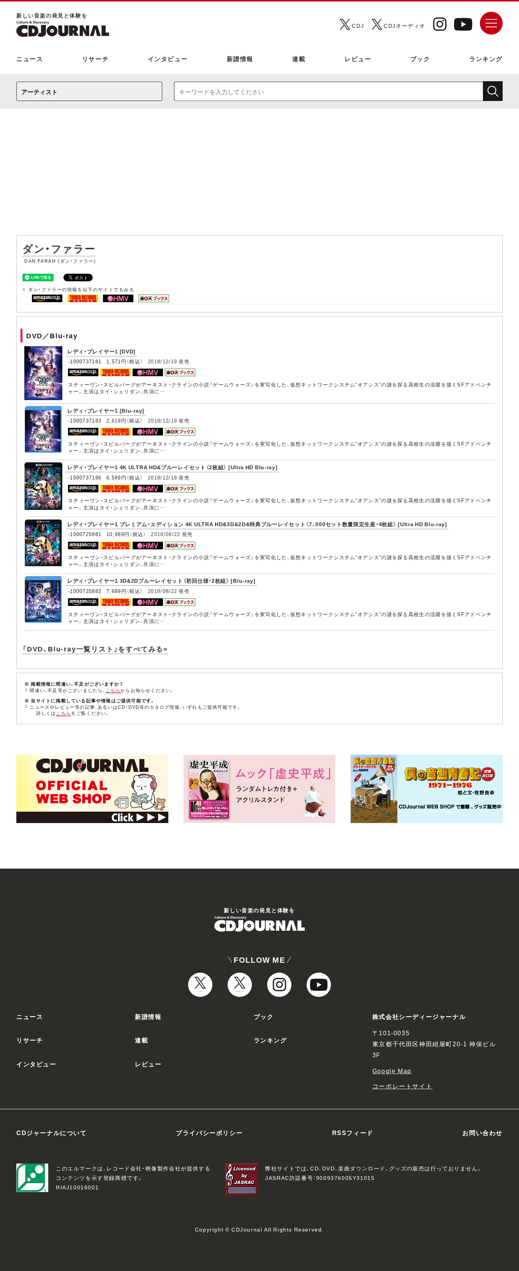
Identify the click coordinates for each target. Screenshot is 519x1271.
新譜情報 (240, 58)
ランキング (486, 58)
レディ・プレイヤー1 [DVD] (101, 351)
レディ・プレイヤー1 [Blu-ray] (105, 410)
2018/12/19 (162, 361)
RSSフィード (352, 1132)
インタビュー (168, 58)
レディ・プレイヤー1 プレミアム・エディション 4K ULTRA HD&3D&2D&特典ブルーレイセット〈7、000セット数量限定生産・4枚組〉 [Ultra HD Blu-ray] (257, 524)
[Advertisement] (259, 176)
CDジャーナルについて (51, 1132)
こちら (113, 690)
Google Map (391, 1070)
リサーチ (95, 58)
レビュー (358, 58)
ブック (420, 58)
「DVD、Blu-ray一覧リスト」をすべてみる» (95, 648)
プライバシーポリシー (209, 1132)
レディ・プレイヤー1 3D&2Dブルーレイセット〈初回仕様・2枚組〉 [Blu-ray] (161, 580)
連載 (298, 58)
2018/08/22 (165, 534)
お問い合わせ (482, 1132)
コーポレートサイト (402, 1085)
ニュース (29, 58)
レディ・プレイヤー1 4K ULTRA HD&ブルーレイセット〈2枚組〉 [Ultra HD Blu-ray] (172, 467)
